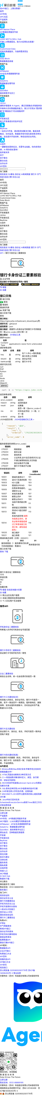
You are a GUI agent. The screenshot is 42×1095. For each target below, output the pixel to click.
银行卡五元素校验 (7, 728)
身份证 (18, 174)
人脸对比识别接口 (7, 909)
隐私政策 (3, 865)
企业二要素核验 (6, 673)
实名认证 (16, 177)
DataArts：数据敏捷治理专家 (12, 827)
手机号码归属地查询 (8, 934)
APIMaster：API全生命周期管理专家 (15, 824)
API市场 (3, 14)
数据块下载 (4, 879)
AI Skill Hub (5, 876)
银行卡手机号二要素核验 (10, 650)
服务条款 (3, 862)
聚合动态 (3, 161)
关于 (2, 155)
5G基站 (11, 174)
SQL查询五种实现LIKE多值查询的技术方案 (20, 788)
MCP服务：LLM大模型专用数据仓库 (15, 821)
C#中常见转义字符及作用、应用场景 (17, 791)
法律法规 (3, 860)
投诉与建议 (4, 857)
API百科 (3, 166)
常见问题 (3, 854)
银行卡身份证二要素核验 (15, 253)
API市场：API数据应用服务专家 (13, 818)
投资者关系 (4, 152)
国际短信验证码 (6, 915)
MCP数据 (4, 873)
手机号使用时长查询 (8, 906)
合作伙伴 (3, 163)
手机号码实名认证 (7, 904)
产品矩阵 (3, 19)
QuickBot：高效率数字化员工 (12, 829)
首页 (2, 11)
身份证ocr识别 (6, 912)
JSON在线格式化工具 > (24, 419)
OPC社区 (4, 17)
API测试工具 (15, 335)
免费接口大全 (5, 953)
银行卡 (34, 174)
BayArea (3, 840)
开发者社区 (4, 838)
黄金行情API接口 (7, 942)
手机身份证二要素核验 (9, 627)
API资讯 (3, 965)
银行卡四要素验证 (7, 901)
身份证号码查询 (6, 931)
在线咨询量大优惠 (14, 590)
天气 (39, 174)
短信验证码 (4, 895)
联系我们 (3, 890)
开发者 (3, 835)
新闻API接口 (5, 928)
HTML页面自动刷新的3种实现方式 (16, 774)
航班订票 (8, 177)
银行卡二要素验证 (7, 917)
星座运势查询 (5, 937)
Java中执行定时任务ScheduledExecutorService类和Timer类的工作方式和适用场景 (21, 802)
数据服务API (5, 948)
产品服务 (3, 816)
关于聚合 (3, 158)
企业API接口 (5, 951)
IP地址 (2, 923)
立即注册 (3, 813)
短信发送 (3, 174)
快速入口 (3, 871)
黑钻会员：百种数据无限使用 (12, 832)
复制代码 (4, 386)
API (1, 253)
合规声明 (3, 868)
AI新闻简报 (25, 174)
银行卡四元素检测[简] (9, 755)
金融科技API (5, 959)
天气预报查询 (5, 926)
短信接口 (3, 967)
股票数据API (5, 940)
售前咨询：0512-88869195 (11, 1082)
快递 (2, 177)
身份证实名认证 (6, 898)
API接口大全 (5, 962)
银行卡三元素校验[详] (9, 697)
